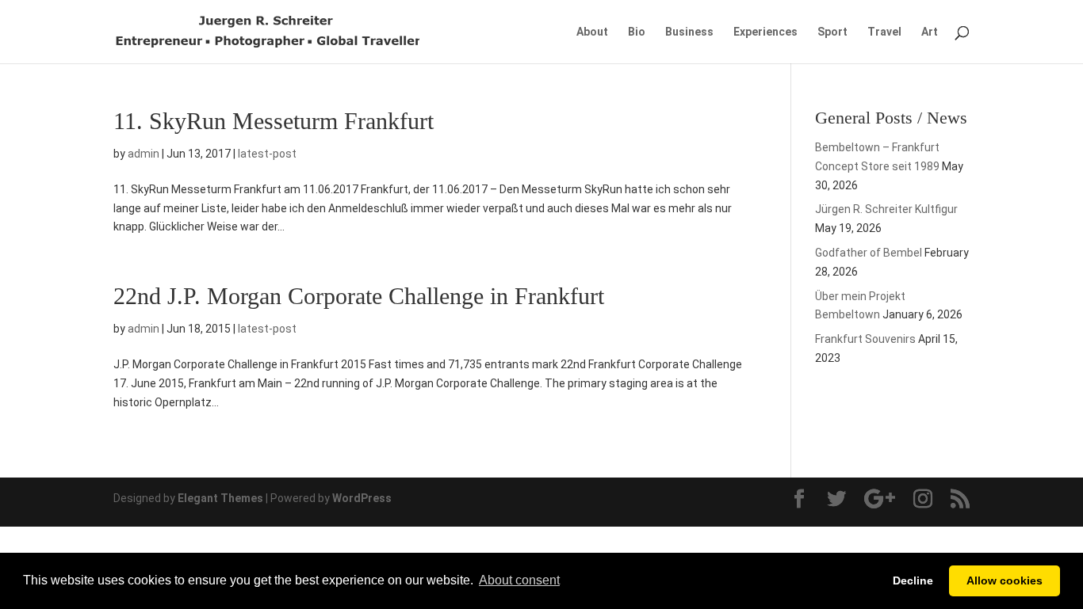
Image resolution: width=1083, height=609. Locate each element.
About (592, 32)
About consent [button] (519, 580)
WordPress (362, 498)
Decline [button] (913, 580)
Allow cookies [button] (1004, 580)
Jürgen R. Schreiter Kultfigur (886, 209)
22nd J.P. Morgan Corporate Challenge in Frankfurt (358, 296)
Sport (832, 32)
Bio (636, 32)
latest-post (267, 153)
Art (929, 32)
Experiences (765, 32)
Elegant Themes (220, 498)
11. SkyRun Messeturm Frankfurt (273, 121)
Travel (884, 32)
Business (689, 32)
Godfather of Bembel (868, 252)
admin (143, 153)
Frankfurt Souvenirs (865, 339)
